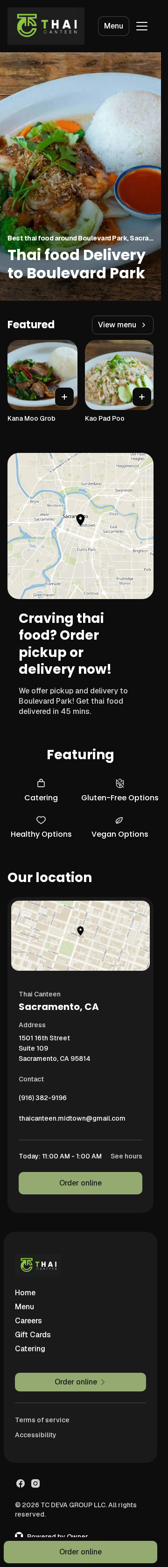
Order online (80, 1183)
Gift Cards (33, 1335)
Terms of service (42, 1420)
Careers (28, 1321)
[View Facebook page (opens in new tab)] (20, 1483)
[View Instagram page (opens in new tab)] (35, 1483)
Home (25, 1293)
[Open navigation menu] (142, 26)
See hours (126, 1156)
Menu (113, 26)
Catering (30, 1349)
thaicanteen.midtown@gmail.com (72, 1120)
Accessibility (35, 1435)
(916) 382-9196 (43, 1100)
